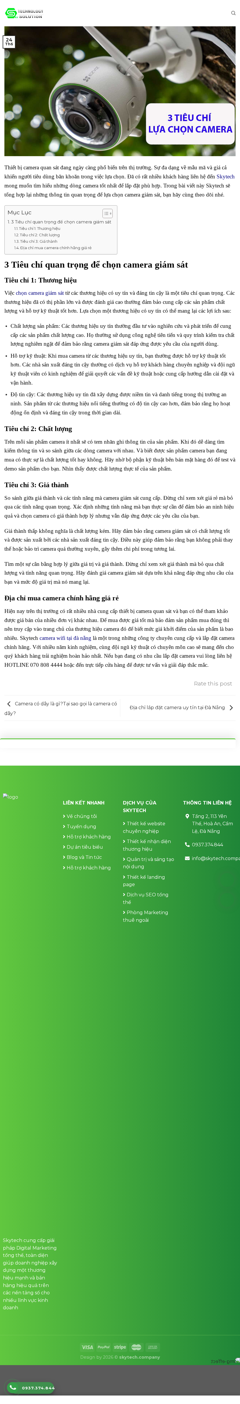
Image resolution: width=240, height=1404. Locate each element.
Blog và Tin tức (84, 857)
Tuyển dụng (81, 826)
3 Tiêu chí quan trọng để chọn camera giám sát (61, 222)
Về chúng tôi (82, 816)
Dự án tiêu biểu (85, 847)
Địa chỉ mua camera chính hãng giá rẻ (56, 247)
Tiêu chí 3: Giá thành (38, 241)
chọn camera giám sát (40, 293)
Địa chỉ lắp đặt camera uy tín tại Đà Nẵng (178, 707)
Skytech (226, 176)
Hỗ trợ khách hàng (89, 837)
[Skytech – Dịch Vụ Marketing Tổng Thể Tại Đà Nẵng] (24, 13)
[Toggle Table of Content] (104, 213)
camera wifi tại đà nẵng (65, 638)
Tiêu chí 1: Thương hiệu (39, 228)
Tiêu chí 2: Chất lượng (40, 234)
